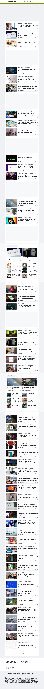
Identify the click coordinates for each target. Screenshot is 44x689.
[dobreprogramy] (13, 1)
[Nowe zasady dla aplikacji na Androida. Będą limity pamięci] (11, 158)
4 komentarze (21, 309)
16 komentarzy (21, 543)
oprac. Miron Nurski (28, 476)
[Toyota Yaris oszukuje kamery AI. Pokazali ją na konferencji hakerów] (24, 405)
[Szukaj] (24, 2)
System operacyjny (24, 663)
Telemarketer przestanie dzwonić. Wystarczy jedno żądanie (28, 25)
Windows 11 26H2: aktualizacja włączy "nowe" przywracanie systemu (27, 584)
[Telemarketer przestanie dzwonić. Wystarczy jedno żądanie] (11, 26)
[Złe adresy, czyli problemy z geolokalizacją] (24, 400)
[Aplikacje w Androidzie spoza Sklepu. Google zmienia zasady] (11, 523)
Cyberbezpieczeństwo (24, 662)
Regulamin (23, 673)
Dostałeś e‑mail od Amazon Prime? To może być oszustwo (28, 122)
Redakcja (18, 673)
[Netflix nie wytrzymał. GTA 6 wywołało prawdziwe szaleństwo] (11, 176)
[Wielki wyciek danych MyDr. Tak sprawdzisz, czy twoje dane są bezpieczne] (11, 79)
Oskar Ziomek (27, 642)
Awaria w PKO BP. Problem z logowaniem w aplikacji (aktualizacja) (25, 645)
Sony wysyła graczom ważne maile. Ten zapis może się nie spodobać (26, 115)
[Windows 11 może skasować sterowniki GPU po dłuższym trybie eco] (11, 575)
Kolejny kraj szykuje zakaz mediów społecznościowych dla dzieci (27, 419)
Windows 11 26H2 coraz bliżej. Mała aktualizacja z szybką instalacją (26, 359)
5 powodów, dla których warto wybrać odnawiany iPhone (27, 131)
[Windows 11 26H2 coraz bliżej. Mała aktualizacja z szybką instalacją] (11, 359)
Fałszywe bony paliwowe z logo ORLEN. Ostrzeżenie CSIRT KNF (16, 405)
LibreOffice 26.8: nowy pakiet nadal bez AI (26, 211)
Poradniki (22, 660)
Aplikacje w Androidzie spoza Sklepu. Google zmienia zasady (27, 522)
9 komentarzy (21, 81)
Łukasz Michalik (30, 401)
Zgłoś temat (33, 673)
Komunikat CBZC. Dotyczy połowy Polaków (28, 635)
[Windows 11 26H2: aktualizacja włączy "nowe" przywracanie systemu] (11, 584)
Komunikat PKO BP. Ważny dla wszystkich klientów (27, 592)
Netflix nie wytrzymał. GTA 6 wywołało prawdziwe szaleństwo (27, 175)
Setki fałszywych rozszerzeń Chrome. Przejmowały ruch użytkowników (26, 532)
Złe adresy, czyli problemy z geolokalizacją (31, 399)
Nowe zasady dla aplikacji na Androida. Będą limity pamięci (27, 158)
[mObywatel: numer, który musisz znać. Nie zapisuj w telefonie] (11, 540)
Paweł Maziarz (27, 433)
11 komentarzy (21, 214)
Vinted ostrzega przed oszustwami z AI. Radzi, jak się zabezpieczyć (28, 453)
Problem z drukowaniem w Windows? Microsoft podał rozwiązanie (26, 351)
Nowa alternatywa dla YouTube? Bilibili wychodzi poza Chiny (27, 548)
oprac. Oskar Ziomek (29, 32)
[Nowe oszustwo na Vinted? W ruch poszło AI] (11, 558)
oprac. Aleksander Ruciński (27, 390)
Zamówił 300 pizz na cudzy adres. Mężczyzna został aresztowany (27, 444)
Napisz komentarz (22, 125)
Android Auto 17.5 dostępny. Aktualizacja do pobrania (16, 399)
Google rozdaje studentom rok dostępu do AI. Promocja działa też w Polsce (28, 471)
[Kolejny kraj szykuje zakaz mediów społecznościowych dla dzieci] (11, 419)
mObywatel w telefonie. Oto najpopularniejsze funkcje (26, 288)
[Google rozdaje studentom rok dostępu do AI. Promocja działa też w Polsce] (11, 471)
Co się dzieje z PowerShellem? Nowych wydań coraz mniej (26, 69)
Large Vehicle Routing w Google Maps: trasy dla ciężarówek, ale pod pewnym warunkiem (29, 388)
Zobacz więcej (21, 280)
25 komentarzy (21, 353)
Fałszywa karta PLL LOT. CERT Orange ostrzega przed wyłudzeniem (26, 619)
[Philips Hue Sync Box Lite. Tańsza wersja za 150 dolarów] (11, 333)
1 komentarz (21, 46)
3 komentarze (21, 90)
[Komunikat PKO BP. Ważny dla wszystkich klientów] (11, 593)
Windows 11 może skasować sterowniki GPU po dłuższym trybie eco (26, 575)
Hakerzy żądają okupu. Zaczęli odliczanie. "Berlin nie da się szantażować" (26, 44)
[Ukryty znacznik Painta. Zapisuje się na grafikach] (11, 35)
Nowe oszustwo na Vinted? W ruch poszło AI (28, 557)
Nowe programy (8, 668)
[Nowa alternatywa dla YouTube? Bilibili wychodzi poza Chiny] (11, 549)
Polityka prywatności (17, 674)
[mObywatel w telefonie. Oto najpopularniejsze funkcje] (11, 289)
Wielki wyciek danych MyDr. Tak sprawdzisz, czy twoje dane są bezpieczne (27, 79)
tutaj (26, 686)
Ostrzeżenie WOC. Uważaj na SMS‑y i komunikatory (25, 627)
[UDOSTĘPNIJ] (37, 29)
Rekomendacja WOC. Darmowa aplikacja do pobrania (32, 264)
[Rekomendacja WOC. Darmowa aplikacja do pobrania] (24, 265)
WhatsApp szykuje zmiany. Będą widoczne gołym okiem (27, 566)
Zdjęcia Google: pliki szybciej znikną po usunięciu (26, 219)
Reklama (28, 673)
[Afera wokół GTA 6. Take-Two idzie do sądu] (11, 514)
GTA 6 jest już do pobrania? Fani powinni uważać (27, 435)
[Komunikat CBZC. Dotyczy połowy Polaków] (11, 636)
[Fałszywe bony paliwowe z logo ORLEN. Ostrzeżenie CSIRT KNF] (9, 405)
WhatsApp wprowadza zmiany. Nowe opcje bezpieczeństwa (16, 275)
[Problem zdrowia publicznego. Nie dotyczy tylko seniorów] (11, 368)
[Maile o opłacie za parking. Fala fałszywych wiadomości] (24, 395)
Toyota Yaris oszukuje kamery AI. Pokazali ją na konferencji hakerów (32, 405)
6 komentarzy (21, 222)
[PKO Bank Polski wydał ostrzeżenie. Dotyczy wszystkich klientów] (24, 270)
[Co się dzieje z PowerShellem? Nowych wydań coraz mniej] (11, 70)
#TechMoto (10, 375)
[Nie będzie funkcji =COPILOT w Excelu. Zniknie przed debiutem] (11, 506)
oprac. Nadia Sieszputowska (30, 40)
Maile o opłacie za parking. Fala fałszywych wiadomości (31, 394)
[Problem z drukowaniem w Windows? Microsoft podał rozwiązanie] (11, 350)
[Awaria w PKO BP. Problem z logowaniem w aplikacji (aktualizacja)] (11, 645)
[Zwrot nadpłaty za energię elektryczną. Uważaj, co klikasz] (29, 252)
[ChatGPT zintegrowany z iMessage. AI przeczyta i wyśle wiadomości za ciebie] (11, 480)
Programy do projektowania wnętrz (11, 662)
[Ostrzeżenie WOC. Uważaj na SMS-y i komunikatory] (11, 627)
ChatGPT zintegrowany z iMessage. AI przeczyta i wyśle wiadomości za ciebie (28, 480)
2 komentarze (21, 28)
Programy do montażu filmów (10, 663)
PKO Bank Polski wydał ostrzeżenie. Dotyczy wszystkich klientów (32, 269)
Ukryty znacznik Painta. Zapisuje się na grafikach (27, 34)
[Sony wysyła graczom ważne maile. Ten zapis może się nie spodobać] (11, 114)
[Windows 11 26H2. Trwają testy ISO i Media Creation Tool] (11, 167)
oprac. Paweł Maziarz (29, 111)
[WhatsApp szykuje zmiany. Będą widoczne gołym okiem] (11, 567)
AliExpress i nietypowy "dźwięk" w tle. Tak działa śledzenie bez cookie (27, 488)
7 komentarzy (21, 456)
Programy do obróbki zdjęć (10, 660)
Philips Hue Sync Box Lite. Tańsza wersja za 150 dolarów (27, 332)
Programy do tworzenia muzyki (10, 661)
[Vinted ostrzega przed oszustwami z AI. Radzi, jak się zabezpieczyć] (11, 453)
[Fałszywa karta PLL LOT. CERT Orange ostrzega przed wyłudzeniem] (11, 619)
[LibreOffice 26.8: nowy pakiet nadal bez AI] (11, 211)
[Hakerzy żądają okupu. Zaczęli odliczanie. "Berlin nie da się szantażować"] (11, 43)
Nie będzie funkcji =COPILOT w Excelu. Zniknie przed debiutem (28, 505)
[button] (38, 2)
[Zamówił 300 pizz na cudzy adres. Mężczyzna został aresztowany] (11, 445)
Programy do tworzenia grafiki (10, 667)
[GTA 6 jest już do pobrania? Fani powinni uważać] (11, 436)
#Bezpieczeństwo (12, 246)
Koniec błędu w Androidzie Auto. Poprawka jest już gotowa (27, 202)
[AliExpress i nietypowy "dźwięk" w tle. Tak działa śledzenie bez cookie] (11, 488)
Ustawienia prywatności (27, 674)
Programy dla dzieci (9, 666)
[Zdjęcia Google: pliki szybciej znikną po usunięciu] (11, 220)
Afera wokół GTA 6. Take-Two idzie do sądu (28, 514)
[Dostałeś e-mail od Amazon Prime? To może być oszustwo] (11, 123)
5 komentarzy (21, 73)
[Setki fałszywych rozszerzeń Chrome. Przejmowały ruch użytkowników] (11, 532)
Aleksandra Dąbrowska (29, 23)
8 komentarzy (21, 178)
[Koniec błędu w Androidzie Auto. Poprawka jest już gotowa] (11, 203)
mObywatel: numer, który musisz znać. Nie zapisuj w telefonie (27, 540)
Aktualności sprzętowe (24, 661)
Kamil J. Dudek (27, 67)
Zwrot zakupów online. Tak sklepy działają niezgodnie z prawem (28, 87)
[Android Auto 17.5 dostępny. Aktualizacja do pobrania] (9, 400)
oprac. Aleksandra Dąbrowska (30, 85)
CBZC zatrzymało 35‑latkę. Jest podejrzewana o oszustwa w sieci (27, 496)
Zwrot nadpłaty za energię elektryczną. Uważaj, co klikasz (29, 258)
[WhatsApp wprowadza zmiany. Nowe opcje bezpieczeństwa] (9, 276)
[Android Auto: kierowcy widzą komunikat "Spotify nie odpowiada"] (11, 306)
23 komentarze (21, 639)
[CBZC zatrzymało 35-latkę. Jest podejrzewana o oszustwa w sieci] (24, 276)
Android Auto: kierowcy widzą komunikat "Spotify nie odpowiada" (26, 306)
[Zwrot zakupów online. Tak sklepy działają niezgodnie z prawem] (11, 88)
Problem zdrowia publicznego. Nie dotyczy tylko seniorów (28, 367)
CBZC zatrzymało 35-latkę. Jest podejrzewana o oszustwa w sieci (32, 275)
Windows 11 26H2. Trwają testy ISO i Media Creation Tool (27, 166)
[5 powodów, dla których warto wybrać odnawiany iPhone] (11, 132)
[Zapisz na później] (35, 29)
